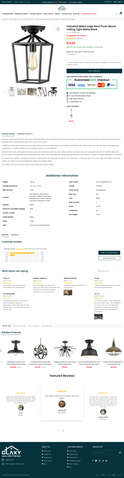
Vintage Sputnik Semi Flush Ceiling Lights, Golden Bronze (62, 363)
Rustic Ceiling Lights (34, 326)
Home (6, 19)
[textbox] (109, 271)
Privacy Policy (48, 458)
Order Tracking (73, 464)
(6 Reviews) (80, 38)
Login (114, 2)
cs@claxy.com (9, 460)
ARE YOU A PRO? (6, 2)
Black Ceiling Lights (47, 326)
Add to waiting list (94, 71)
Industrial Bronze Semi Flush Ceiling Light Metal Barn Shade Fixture (13, 363)
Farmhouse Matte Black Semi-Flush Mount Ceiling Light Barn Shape (86, 363)
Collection (66, 14)
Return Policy (73, 451)
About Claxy (47, 451)
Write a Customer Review (109, 253)
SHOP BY (76, 14)
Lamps (57, 14)
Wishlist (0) (108, 2)
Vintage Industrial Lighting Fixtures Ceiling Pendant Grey (111, 363)
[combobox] (109, 271)
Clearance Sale (88, 13)
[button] (120, 332)
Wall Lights (48, 14)
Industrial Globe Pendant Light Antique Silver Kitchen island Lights (38, 363)
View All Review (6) (109, 258)
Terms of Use (48, 461)
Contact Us (47, 454)
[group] (13, 353)
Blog (45, 464)
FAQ (70, 467)
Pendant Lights (21, 14)
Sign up (120, 2)
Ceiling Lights (36, 14)
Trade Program (73, 458)
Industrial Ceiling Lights (19, 326)
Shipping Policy (73, 454)
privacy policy (73, 65)
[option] (32, 55)
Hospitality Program (75, 461)
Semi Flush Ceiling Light (26, 19)
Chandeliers (7, 14)
